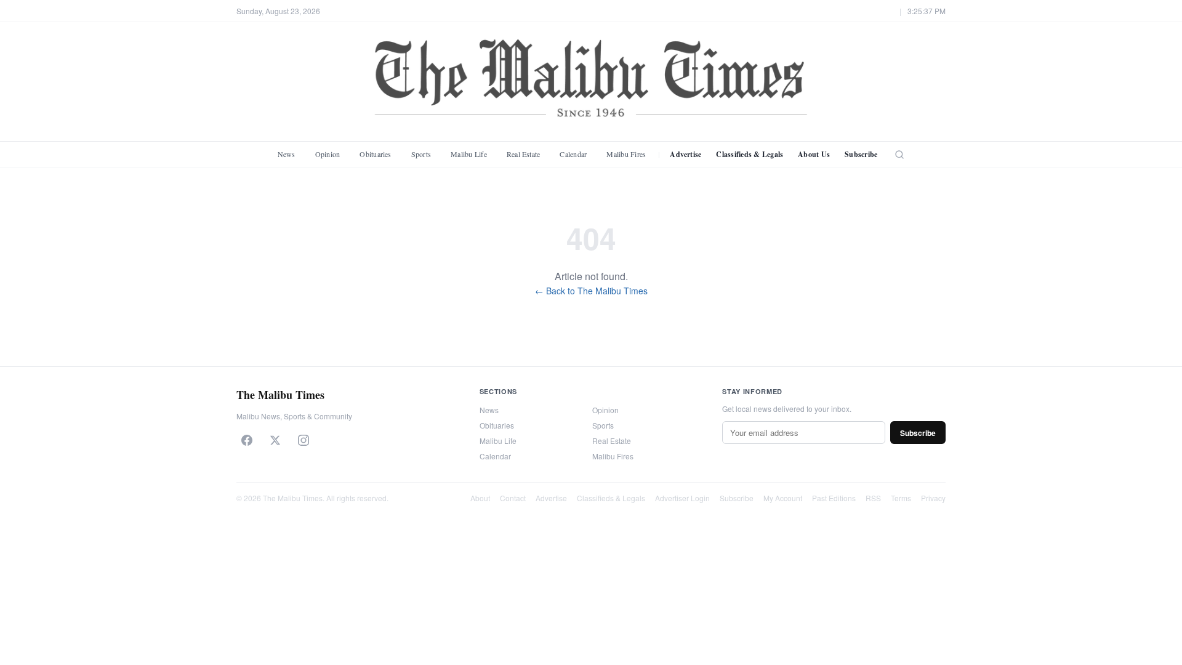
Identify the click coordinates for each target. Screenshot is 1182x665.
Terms (901, 498)
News (287, 154)
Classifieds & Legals (749, 154)
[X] (275, 440)
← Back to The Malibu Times (591, 290)
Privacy (933, 498)
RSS (873, 498)
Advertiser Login (682, 498)
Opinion (327, 154)
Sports (421, 154)
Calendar (573, 154)
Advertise (685, 154)
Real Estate (524, 154)
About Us (814, 154)
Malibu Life (469, 154)
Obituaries (375, 154)
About (480, 498)
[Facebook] (246, 440)
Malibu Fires (626, 154)
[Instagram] (303, 440)
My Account (782, 498)
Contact (513, 498)
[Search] (899, 154)
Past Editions (834, 498)
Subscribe (861, 154)
